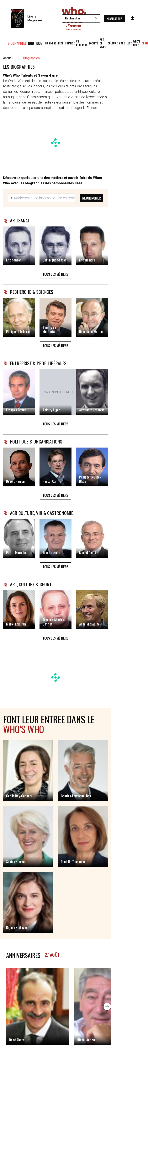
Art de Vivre (103, 43)
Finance (70, 43)
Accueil (8, 58)
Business (50, 43)
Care (122, 43)
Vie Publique (81, 43)
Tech (61, 43)
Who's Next (136, 43)
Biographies (17, 43)
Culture (113, 43)
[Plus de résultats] (107, 1007)
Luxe (129, 43)
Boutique (35, 43)
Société (93, 43)
